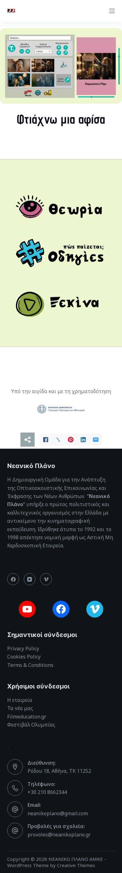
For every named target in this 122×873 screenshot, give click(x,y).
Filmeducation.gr (26, 716)
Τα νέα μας (20, 708)
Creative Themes (76, 865)
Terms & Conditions (30, 665)
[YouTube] (30, 579)
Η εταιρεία (19, 700)
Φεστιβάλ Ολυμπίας (31, 724)
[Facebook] (13, 579)
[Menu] (112, 11)
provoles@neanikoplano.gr (59, 834)
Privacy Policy (23, 648)
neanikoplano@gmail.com (58, 813)
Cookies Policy (24, 656)
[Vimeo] (46, 579)
